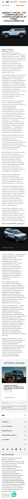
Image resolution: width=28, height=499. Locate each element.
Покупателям (7, 426)
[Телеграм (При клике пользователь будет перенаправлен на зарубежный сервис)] (11, 449)
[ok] (20, 449)
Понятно (6, 495)
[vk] (3, 449)
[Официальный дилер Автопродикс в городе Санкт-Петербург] (18, 2)
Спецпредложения (9, 435)
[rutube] (7, 449)
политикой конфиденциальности (13, 480)
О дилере (5, 439)
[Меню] (3, 2)
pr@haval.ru (20, 223)
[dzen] (24, 449)
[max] (16, 449)
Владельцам (7, 430)
